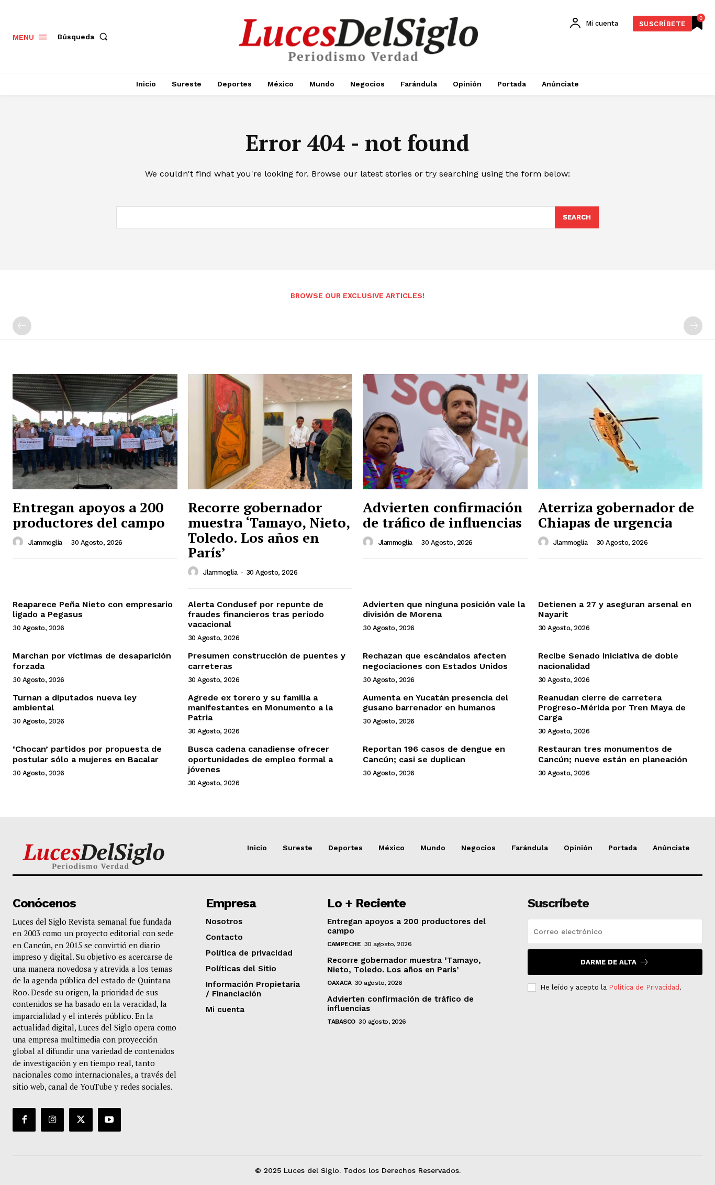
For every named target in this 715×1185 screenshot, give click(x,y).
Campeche (344, 944)
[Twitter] (80, 1119)
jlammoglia (45, 542)
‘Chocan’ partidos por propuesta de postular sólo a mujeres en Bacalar (87, 754)
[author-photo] (19, 542)
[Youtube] (109, 1119)
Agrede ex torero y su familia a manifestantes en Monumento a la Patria (260, 707)
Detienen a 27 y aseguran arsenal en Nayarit (614, 609)
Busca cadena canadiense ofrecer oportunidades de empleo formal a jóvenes (260, 759)
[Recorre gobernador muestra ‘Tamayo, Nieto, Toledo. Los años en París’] (270, 431)
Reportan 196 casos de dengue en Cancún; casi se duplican (434, 754)
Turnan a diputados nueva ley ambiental (75, 702)
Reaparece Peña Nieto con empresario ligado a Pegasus (93, 609)
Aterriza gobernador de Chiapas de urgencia (616, 514)
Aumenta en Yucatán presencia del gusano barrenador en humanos (435, 702)
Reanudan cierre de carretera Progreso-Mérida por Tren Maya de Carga (612, 707)
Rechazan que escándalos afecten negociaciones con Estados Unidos (435, 661)
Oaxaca (339, 982)
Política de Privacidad (644, 987)
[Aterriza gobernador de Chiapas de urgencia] (620, 431)
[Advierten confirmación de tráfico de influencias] (445, 431)
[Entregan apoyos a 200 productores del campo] (95, 431)
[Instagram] (52, 1119)
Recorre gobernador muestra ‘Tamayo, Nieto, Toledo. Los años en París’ (269, 529)
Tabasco (341, 1021)
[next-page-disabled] (693, 325)
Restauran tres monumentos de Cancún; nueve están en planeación (612, 754)
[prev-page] (22, 325)
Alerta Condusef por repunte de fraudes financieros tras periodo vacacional (256, 614)
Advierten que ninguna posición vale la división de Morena (444, 609)
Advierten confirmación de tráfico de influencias (443, 514)
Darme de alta (608, 962)
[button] (85, 37)
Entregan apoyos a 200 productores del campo (89, 514)
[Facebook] (24, 1119)
